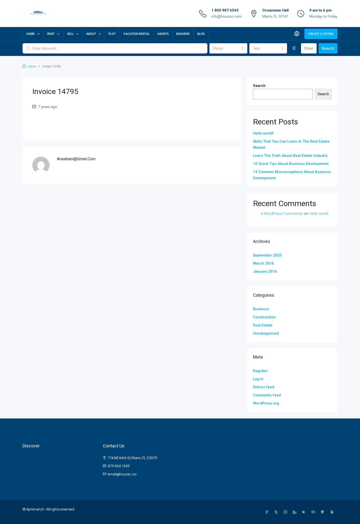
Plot (112, 34)
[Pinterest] (323, 512)
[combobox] (228, 48)
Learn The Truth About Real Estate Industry (290, 155)
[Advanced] (294, 48)
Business (261, 309)
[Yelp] (333, 512)
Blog (201, 34)
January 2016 (265, 271)
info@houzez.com (226, 16)
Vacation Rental (136, 34)
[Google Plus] (305, 512)
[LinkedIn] (295, 512)
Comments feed (267, 395)
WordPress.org (266, 403)
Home (30, 34)
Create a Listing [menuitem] (321, 34)
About (91, 34)
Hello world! (263, 133)
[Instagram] (286, 512)
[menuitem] (297, 34)
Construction (264, 317)
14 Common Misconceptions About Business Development (292, 175)
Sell (70, 34)
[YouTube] (314, 512)
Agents (163, 34)
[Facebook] (267, 512)
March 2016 (263, 263)
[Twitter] (277, 512)
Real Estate (263, 325)
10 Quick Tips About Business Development (291, 163)
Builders (183, 34)
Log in (258, 379)
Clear (308, 48)
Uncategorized (266, 333)
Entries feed (263, 387)
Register (260, 371)
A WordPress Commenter (282, 213)
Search (328, 48)
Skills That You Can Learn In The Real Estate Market (291, 144)
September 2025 (267, 255)
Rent (51, 34)
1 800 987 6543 (225, 10)
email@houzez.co (122, 474)
